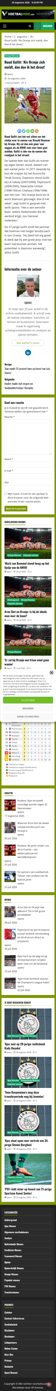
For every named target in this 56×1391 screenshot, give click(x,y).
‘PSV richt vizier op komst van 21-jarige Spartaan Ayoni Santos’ (28, 1191)
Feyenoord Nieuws (13, 1256)
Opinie (7, 1262)
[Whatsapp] (28, 131)
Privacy (7, 1360)
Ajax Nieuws (13, 1036)
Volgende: (18, 383)
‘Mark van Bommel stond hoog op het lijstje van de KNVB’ (26, 565)
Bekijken (47, 26)
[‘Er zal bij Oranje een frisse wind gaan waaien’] (28, 640)
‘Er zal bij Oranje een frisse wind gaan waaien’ (26, 662)
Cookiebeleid (10, 1324)
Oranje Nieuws (12, 56)
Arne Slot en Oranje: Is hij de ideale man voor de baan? (25, 613)
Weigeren (28, 708)
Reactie (9, 417)
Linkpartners (10, 1342)
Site (6, 482)
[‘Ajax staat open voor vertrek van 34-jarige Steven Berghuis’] (28, 1120)
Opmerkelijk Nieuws (14, 1268)
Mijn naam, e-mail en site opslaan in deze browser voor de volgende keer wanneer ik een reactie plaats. (28, 497)
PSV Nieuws (30, 1177)
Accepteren (28, 700)
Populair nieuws (30, 555)
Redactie (8, 1366)
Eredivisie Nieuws (12, 1250)
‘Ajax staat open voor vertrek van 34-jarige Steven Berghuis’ (26, 1142)
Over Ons (8, 1354)
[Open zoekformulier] (30, 26)
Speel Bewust (11, 1372)
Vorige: (27, 368)
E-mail (8, 470)
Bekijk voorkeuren (28, 716)
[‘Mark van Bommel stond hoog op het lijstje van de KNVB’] (28, 543)
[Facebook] (19, 131)
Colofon (8, 1312)
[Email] (32, 131)
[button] (51, 672)
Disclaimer (9, 1330)
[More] (37, 131)
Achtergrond (13, 600)
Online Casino (11, 1348)
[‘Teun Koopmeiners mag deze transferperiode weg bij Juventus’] (28, 1072)
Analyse (8, 1238)
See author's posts (28, 343)
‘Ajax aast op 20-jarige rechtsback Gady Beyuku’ (24, 1046)
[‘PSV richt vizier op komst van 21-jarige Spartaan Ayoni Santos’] (28, 1169)
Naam (8, 459)
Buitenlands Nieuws (30, 1080)
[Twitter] (24, 131)
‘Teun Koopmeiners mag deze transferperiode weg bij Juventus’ (24, 1094)
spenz (10, 74)
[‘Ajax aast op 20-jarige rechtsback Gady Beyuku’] (28, 1024)
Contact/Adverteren (14, 1318)
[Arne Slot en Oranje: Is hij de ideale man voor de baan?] (28, 591)
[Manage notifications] (49, 1384)
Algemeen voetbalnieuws (16, 1232)
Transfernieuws (15, 1181)
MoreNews (18, 1387)
